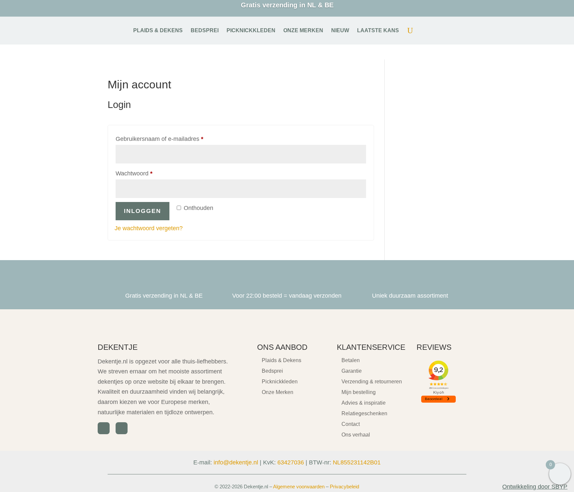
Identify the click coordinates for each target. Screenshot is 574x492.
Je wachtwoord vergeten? (149, 228)
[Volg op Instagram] (122, 428)
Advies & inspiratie (363, 403)
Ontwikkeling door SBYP (534, 486)
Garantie (351, 371)
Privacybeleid (344, 486)
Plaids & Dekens (281, 360)
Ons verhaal (355, 435)
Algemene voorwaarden (299, 486)
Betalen (350, 360)
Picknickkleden (280, 381)
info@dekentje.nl (236, 462)
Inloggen (142, 211)
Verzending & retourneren (371, 381)
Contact (350, 424)
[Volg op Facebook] (104, 428)
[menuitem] (158, 30)
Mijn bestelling (358, 392)
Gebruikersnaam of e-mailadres (168, 138)
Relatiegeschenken (364, 413)
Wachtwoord (143, 173)
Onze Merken (277, 392)
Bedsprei (272, 371)
